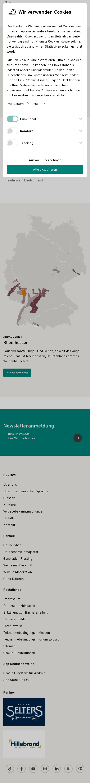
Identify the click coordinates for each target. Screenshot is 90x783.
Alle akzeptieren (45, 169)
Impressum (15, 103)
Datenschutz (35, 103)
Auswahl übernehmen (45, 160)
